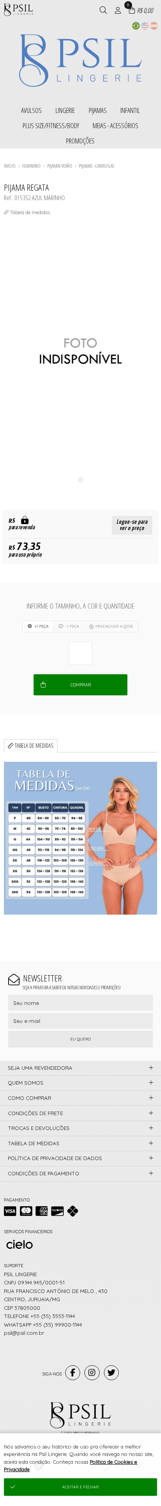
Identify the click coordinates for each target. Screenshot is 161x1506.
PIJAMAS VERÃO (59, 165)
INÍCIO (10, 165)
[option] (80, 351)
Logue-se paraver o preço (131, 525)
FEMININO (31, 165)
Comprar (80, 685)
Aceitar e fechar (80, 1487)
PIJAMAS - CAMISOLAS (96, 165)
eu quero (80, 1039)
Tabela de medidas (34, 745)
